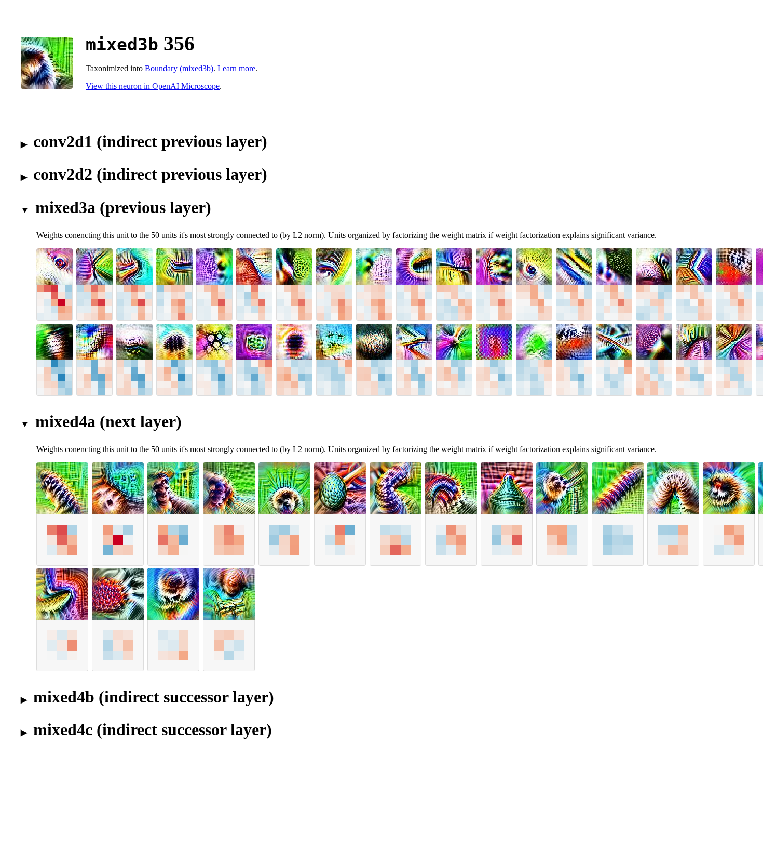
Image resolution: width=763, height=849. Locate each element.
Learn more (236, 68)
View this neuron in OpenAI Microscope (153, 86)
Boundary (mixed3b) (179, 68)
